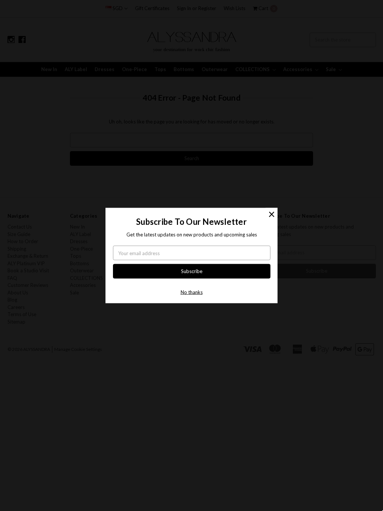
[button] (272, 214)
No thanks (192, 292)
